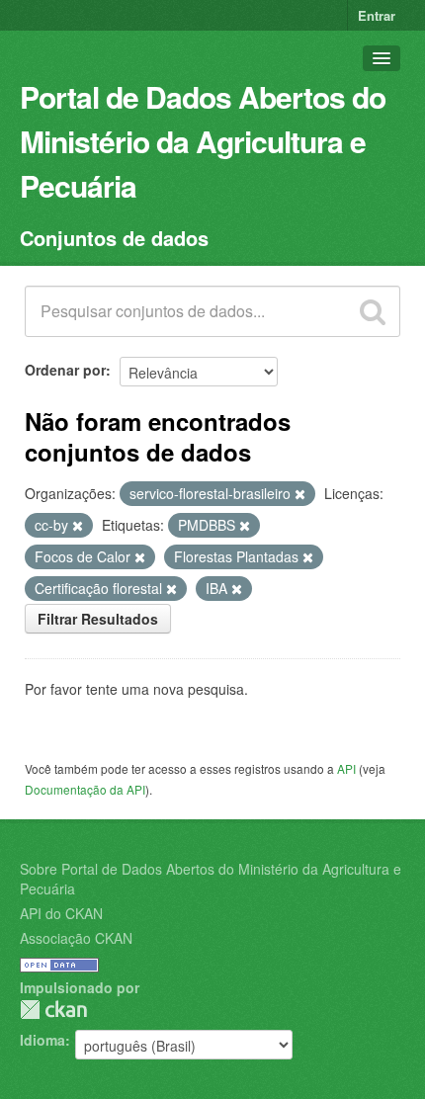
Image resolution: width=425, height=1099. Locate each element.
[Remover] (300, 494)
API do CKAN (61, 913)
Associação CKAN (76, 938)
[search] (372, 311)
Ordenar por (65, 370)
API (346, 768)
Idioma (42, 1040)
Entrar (376, 15)
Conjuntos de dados (114, 237)
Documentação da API (85, 789)
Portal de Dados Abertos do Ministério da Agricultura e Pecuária (202, 141)
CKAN (53, 1009)
